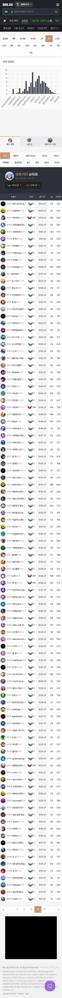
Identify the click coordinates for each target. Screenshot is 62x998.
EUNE (23, 39)
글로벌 (5, 39)
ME (11, 46)
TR (50, 46)
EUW (33, 39)
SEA (43, 46)
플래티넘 (18, 162)
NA (19, 46)
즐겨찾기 (30, 28)
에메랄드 (6, 162)
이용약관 (20, 994)
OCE (27, 46)
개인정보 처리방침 (9, 994)
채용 (26, 994)
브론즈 (46, 162)
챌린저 (15, 156)
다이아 (56, 156)
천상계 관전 (42, 28)
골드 (28, 162)
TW (58, 46)
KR (49, 39)
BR (14, 39)
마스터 (44, 156)
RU (35, 46)
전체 (5, 156)
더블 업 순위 (19, 28)
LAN (57, 39)
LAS (4, 46)
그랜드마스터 (30, 156)
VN (30, 53)
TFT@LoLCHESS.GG (49, 967)
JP (41, 39)
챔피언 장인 (54, 28)
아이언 (56, 162)
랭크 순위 (7, 28)
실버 (37, 162)
